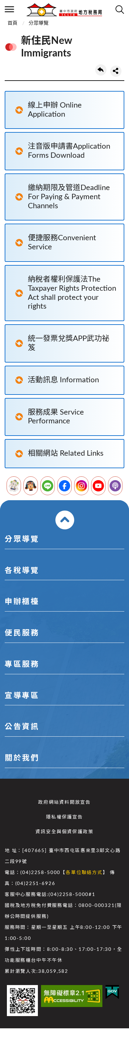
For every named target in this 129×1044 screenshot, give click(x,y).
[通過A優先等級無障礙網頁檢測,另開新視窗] (71, 996)
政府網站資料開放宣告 (64, 802)
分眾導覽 (38, 23)
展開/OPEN (64, 520)
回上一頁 (100, 70)
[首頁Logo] (64, 9)
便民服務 (22, 633)
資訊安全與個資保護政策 (64, 831)
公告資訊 (22, 727)
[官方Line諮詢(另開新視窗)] (47, 485)
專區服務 (22, 664)
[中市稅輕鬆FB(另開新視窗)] (64, 485)
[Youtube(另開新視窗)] (98, 485)
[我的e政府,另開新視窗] (112, 992)
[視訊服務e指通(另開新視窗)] (30, 485)
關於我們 (22, 758)
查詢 (119, 9)
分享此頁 (115, 71)
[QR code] (22, 1000)
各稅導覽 (22, 571)
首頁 (13, 23)
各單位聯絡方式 (84, 872)
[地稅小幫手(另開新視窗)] (14, 485)
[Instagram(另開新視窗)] (81, 485)
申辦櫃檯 (22, 602)
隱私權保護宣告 (64, 817)
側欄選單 (9, 9)
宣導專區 (22, 696)
